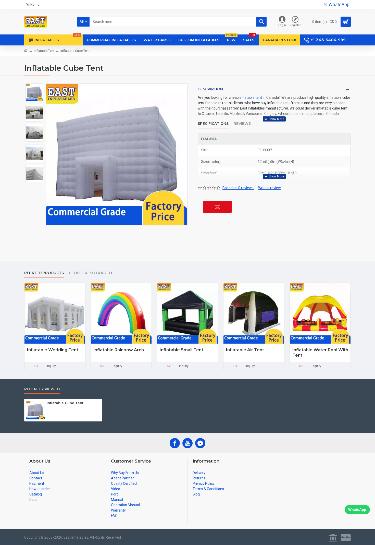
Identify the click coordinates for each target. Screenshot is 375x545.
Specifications (213, 124)
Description (210, 89)
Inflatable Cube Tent (65, 403)
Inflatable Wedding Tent (52, 349)
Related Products (44, 273)
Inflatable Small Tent (181, 349)
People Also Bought (91, 273)
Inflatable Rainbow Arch (118, 349)
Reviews (242, 124)
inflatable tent (251, 97)
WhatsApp (357, 509)
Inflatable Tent (44, 51)
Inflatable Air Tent (245, 349)
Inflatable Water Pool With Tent (320, 352)
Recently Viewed (42, 389)
